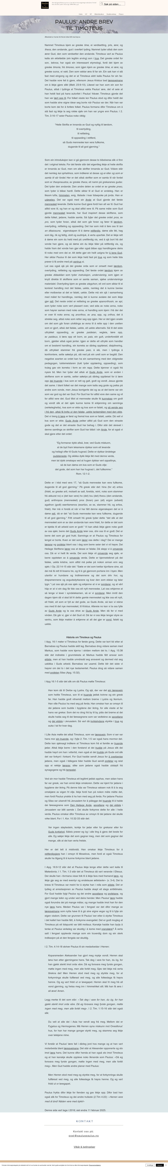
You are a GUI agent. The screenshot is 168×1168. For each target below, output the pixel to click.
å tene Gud (115, 252)
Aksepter (159, 1165)
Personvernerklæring (95, 1165)
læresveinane (115, 80)
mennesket (51, 204)
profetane (113, 893)
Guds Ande (95, 372)
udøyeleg (50, 199)
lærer (85, 540)
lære (116, 876)
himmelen (64, 195)
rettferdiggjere (52, 853)
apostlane (117, 716)
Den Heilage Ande (81, 805)
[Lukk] (166, 1165)
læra (52, 906)
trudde (98, 747)
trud (99, 752)
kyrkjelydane (97, 721)
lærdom (118, 221)
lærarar (49, 544)
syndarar (106, 584)
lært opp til (60, 98)
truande (88, 694)
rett (51, 301)
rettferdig (95, 230)
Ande (88, 199)
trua (97, 58)
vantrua (77, 261)
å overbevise (116, 756)
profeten (54, 672)
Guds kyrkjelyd (56, 831)
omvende (118, 548)
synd (108, 619)
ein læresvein (115, 690)
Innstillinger (150, 1165)
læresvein (100, 734)
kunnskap (107, 398)
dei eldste (57, 721)
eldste (48, 659)
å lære (61, 416)
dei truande (56, 380)
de (102, 752)
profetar (61, 544)
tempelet (71, 769)
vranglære (107, 929)
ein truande (62, 738)
